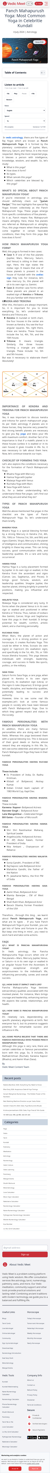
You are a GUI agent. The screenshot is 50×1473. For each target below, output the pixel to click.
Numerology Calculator (10, 1399)
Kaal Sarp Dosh (7, 1358)
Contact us (31, 1385)
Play (15, 93)
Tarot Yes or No (7, 1422)
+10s (32, 93)
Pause (24, 93)
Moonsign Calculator (9, 1447)
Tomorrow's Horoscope (35, 1323)
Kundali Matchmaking (10, 1387)
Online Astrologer (8, 1333)
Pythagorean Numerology (11, 1437)
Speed (7, 116)
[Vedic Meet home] (14, 3)
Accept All (15, 1469)
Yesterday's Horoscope (35, 1328)
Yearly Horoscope (33, 1343)
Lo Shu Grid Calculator (10, 1432)
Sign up (25, 1254)
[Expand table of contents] (42, 72)
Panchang (5, 1417)
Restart (9, 100)
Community (6, 1338)
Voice (7, 106)
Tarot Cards (6, 1323)
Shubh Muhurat (8, 1412)
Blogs (4, 1318)
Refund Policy (32, 1390)
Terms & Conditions (34, 1405)
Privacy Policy (32, 1395)
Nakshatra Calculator (9, 1442)
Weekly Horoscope (34, 1333)
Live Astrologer (7, 1328)
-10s (7, 93)
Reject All (35, 1469)
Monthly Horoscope (34, 1338)
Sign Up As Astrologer (10, 1343)
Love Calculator (7, 1427)
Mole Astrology (7, 1363)
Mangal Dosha (7, 1368)
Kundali (5, 1382)
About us (30, 1380)
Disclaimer (31, 1400)
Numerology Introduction (11, 1353)
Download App (7, 1348)
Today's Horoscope (34, 1318)
